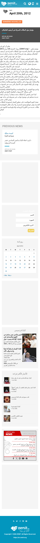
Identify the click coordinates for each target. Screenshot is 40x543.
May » (10, 275)
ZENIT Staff (5, 38)
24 (10, 267)
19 (20, 264)
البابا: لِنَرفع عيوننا (15, 406)
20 (24, 264)
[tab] (12, 433)
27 (24, 267)
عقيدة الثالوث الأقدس (17, 416)
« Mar (5, 275)
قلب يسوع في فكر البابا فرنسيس (20, 397)
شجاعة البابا (9, 136)
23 (6, 267)
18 (15, 264)
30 (6, 271)
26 (20, 267)
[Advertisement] (20, 182)
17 (10, 264)
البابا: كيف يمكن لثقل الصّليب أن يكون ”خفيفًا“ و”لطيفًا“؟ (23, 388)
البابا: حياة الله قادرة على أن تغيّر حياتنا (21, 378)
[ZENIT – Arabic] (11, 4)
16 (6, 264)
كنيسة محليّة (9, 133)
